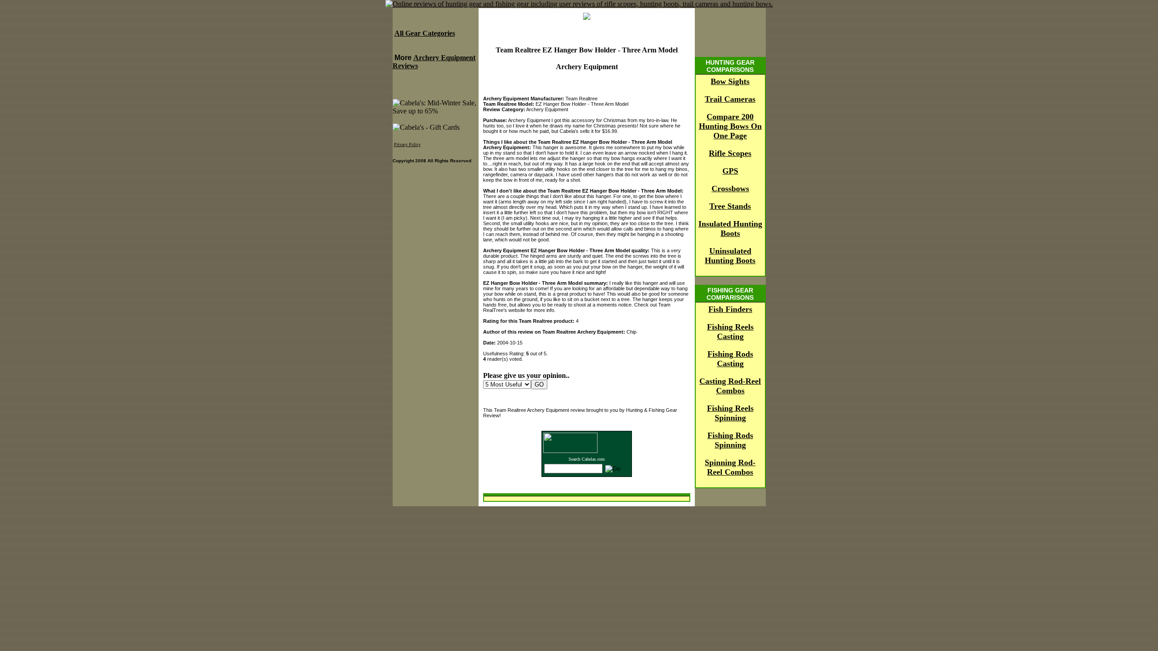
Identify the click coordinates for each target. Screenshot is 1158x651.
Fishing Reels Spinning (730, 413)
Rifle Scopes (730, 153)
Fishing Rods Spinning (730, 440)
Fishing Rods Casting (730, 358)
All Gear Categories (424, 33)
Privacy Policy (407, 144)
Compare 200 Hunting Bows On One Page (730, 126)
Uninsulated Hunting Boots (730, 255)
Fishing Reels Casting (730, 331)
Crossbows (730, 188)
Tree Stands (730, 206)
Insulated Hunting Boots (730, 228)
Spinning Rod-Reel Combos (730, 467)
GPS (730, 170)
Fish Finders (730, 309)
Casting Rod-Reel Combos (730, 386)
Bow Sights (730, 81)
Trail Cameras (730, 99)
